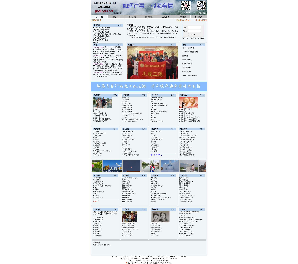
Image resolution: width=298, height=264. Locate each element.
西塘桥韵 (153, 190)
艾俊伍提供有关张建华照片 (130, 229)
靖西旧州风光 (155, 184)
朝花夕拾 (132, 17)
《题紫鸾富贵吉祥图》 (186, 198)
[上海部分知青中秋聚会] (168, 76)
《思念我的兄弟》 (98, 182)
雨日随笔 (96, 141)
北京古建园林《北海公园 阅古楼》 (190, 121)
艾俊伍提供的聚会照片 (129, 225)
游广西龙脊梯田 (127, 190)
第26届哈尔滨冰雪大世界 (158, 194)
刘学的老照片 (155, 223)
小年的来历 (96, 222)
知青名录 (201, 38)
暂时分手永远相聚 (98, 192)
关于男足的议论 (98, 184)
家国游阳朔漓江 (127, 188)
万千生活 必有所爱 (99, 133)
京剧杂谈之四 (97, 227)
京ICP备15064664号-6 (165, 263)
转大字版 (118, 13)
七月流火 (153, 135)
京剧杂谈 (96, 233)
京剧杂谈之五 (97, 225)
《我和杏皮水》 (127, 153)
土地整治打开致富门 (185, 229)
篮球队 (153, 233)
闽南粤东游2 (126, 196)
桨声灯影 (153, 188)
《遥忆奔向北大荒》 (128, 115)
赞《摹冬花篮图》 (185, 184)
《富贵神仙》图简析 (185, 201)
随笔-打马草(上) (127, 111)
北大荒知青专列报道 (185, 227)
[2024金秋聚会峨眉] (170, 76)
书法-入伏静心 (183, 143)
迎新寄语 (96, 42)
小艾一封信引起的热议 (101, 32)
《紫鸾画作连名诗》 (185, 200)
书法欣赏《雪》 (184, 190)
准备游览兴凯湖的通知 (190, 68)
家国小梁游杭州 (127, 201)
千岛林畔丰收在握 (185, 213)
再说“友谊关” (126, 137)
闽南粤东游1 (126, 198)
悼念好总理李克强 (99, 38)
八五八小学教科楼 (185, 235)
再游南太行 (125, 180)
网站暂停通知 (186, 60)
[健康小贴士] (97, 212)
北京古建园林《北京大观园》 (188, 119)
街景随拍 (153, 201)
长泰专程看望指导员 (100, 40)
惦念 (152, 119)
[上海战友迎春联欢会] (165, 76)
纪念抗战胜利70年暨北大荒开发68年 (190, 219)
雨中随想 (96, 149)
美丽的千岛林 (183, 215)
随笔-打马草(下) (127, 109)
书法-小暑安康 (183, 145)
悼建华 (153, 101)
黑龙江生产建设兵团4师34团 (102, 245)
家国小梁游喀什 (127, 200)
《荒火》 (124, 117)
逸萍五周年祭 (155, 113)
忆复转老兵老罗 (127, 103)
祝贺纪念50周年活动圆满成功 (102, 186)
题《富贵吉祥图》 (185, 194)
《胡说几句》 (97, 155)
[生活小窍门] (97, 214)
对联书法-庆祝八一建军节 (187, 137)
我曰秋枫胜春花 (155, 196)
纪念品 (95, 188)
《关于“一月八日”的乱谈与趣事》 (132, 113)
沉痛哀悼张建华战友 (157, 103)
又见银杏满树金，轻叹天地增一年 (161, 198)
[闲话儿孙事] (113, 212)
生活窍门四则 (97, 235)
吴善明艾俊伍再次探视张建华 (102, 119)
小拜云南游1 (126, 184)
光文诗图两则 (155, 145)
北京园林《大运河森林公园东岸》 (189, 117)
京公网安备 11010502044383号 (138, 263)
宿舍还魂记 (125, 97)
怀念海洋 (153, 117)
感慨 (204, 20)
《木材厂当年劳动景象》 (129, 121)
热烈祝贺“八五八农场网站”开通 (188, 221)
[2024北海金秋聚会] (173, 76)
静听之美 (96, 137)
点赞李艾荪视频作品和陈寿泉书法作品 (107, 34)
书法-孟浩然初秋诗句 (175, 20)
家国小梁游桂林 (127, 186)
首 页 (99, 17)
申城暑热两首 (155, 147)
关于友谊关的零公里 (128, 139)
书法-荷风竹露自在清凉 (186, 139)
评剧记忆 (96, 139)
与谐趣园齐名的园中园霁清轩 (102, 151)
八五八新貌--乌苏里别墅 (186, 225)
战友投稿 (193, 38)
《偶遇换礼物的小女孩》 (129, 151)
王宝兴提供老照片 (156, 229)
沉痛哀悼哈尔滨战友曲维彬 (159, 105)
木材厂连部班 (155, 235)
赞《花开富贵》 (184, 180)
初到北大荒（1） (127, 107)
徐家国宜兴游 (126, 182)
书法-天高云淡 (183, 133)
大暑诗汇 (153, 149)
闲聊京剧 (96, 147)
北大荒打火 (125, 101)
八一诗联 (153, 143)
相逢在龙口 (96, 111)
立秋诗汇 (153, 141)
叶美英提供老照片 (156, 231)
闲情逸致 (182, 17)
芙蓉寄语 (153, 107)
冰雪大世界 (154, 182)
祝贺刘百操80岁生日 (99, 113)
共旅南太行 (96, 109)
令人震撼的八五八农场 (186, 233)
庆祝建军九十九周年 (185, 109)
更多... (120, 25)
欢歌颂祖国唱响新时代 (101, 30)
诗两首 (95, 194)
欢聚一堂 (116, 17)
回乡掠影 (149, 17)
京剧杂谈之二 (97, 231)
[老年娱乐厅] (105, 212)
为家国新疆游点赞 (98, 145)
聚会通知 (185, 48)
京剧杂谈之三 (97, 229)
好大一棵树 (125, 147)
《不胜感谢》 (97, 178)
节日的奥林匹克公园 (157, 186)
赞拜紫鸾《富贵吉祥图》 (187, 196)
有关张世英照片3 (127, 233)
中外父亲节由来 (98, 220)
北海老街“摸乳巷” (127, 135)
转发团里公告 (186, 64)
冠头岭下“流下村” (127, 133)
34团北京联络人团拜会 (101, 28)
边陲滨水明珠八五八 (185, 231)
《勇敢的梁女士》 (127, 149)
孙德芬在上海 (97, 117)
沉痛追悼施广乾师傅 (157, 121)
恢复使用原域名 (187, 56)
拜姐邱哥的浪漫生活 (128, 192)
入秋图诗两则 (155, 137)
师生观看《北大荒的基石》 (187, 217)
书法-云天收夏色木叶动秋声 (188, 135)
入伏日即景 (154, 151)
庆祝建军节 (182, 111)
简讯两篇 (96, 190)
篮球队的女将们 (155, 225)
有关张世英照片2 (127, 235)
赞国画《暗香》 (184, 178)
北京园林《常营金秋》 (186, 115)
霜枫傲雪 (165, 17)
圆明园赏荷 (154, 178)
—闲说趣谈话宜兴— (128, 131)
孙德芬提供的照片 (156, 227)
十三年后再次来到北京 (129, 194)
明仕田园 (124, 143)
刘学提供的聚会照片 (128, 227)
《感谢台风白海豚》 (157, 139)
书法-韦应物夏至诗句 (185, 151)
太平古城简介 (126, 145)
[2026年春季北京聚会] (162, 76)
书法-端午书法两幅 (185, 153)
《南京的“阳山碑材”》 (100, 143)
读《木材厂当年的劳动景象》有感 (132, 119)
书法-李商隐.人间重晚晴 (186, 155)
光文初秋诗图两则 (193, 20)
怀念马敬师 (154, 109)
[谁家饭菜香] (113, 214)
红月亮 (153, 180)
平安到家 (96, 196)
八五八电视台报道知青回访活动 (189, 212)
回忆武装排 (125, 99)
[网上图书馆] (105, 214)
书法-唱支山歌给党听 (185, 147)
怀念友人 (153, 115)
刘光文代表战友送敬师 (101, 36)
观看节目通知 (186, 52)
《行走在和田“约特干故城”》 (131, 155)
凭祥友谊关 (125, 141)
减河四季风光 (97, 153)
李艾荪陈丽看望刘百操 (100, 121)
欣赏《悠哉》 (183, 188)
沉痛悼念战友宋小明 (157, 97)
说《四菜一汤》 (98, 224)
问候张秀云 (96, 180)
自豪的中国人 (97, 135)
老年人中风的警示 (98, 218)
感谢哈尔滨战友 (98, 198)
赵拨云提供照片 (127, 231)
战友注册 (185, 38)
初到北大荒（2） (127, 105)
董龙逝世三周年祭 (156, 99)
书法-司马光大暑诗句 (185, 141)
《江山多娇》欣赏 (185, 192)
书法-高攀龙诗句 (184, 149)
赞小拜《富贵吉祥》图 (186, 182)
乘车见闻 (96, 131)
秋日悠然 (199, 17)
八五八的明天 (183, 223)
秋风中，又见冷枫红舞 (158, 200)
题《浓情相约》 (184, 186)
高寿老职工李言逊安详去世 (159, 111)
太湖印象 (153, 192)
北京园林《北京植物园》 (187, 113)
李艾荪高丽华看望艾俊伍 (100, 115)
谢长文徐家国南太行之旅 (129, 178)
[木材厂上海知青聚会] (176, 76)
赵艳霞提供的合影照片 (129, 223)
